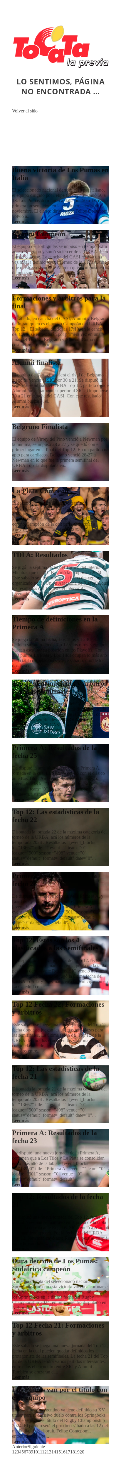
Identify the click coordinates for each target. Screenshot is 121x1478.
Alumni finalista (36, 362)
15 (58, 1451)
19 (77, 1451)
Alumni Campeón (38, 234)
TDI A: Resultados (40, 555)
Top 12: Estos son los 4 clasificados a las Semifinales (55, 944)
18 (72, 1451)
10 (35, 1451)
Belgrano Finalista (40, 426)
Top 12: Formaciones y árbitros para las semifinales (59, 687)
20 (82, 1451)
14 (53, 1451)
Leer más (20, 221)
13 (49, 1451)
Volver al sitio (25, 110)
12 (44, 1451)
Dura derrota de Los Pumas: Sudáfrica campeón (55, 1265)
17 (67, 1451)
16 (63, 1451)
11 (40, 1451)
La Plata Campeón (40, 491)
